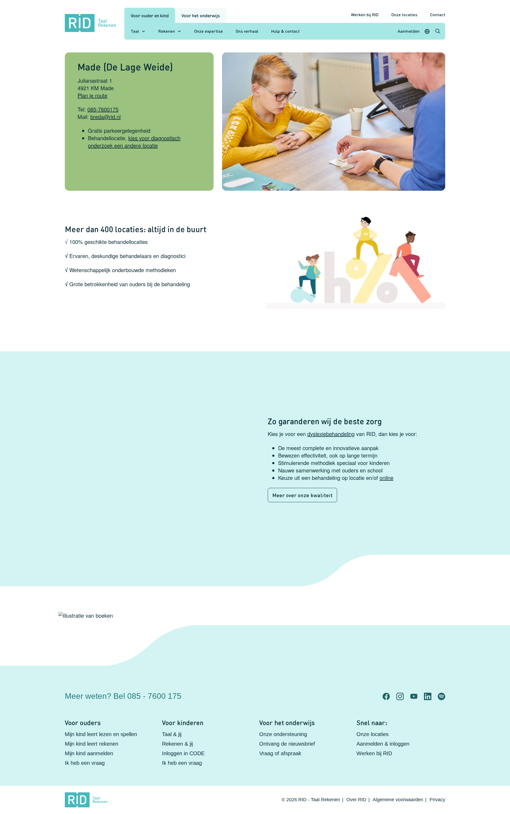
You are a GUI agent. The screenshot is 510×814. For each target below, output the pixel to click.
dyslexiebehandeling (331, 434)
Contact (437, 14)
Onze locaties (404, 14)
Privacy (437, 799)
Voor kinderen (182, 722)
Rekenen (166, 31)
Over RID (356, 799)
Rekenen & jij (177, 744)
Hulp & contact (285, 31)
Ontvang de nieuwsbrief (287, 744)
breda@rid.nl (105, 117)
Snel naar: (371, 722)
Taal (135, 31)
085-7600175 (102, 109)
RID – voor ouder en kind (343, 692)
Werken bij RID (365, 14)
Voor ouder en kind (150, 15)
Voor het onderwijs (200, 15)
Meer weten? (123, 696)
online (386, 477)
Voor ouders (83, 722)
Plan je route (92, 95)
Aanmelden (409, 31)
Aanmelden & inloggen (382, 744)
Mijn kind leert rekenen (91, 744)
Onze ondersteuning (283, 734)
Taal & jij (171, 734)
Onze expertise (208, 31)
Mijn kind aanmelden (89, 753)
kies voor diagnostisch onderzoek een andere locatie (134, 141)
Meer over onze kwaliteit (302, 495)
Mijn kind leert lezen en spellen (101, 734)
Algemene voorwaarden (398, 799)
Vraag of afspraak (280, 753)
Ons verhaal (247, 31)
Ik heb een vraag (85, 763)
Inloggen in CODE (183, 753)
